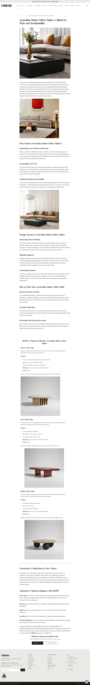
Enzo (24, 422)
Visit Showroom (51, 643)
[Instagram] (67, 669)
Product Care (50, 662)
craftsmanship (42, 154)
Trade (66, 5)
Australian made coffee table (35, 573)
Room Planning (53, 5)
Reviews (72, 5)
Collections (20, 5)
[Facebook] (69, 669)
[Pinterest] (71, 669)
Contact (78, 5)
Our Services (30, 657)
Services (44, 5)
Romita (22, 494)
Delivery (49, 660)
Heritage (29, 5)
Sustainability (50, 663)
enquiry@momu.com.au (38, 610)
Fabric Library (30, 660)
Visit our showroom (25, 374)
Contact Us (37, 643)
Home (21, 15)
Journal (25, 15)
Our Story (30, 663)
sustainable (28, 96)
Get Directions (54, 1)
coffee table (65, 84)
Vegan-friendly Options (52, 665)
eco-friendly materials (31, 169)
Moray (22, 351)
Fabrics (61, 5)
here (44, 622)
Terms (83, 683)
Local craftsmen (24, 182)
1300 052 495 (71, 660)
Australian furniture (25, 167)
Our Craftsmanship (31, 665)
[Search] (87, 5)
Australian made (27, 91)
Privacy (79, 683)
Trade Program (50, 658)
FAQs (49, 668)
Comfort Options (31, 658)
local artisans (52, 154)
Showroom (37, 5)
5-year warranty (32, 367)
